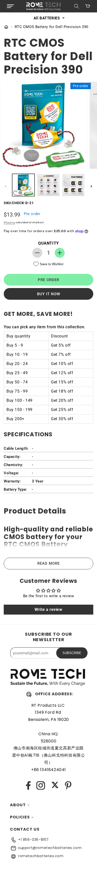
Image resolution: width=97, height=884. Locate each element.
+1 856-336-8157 (33, 839)
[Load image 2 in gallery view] (48, 185)
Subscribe (71, 653)
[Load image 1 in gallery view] (23, 185)
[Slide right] (91, 186)
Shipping (9, 222)
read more (48, 563)
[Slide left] (5, 186)
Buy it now (48, 294)
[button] (10, 6)
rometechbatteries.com (41, 855)
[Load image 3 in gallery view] (73, 185)
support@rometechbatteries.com (50, 847)
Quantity (48, 243)
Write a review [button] (48, 609)
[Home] (6, 27)
